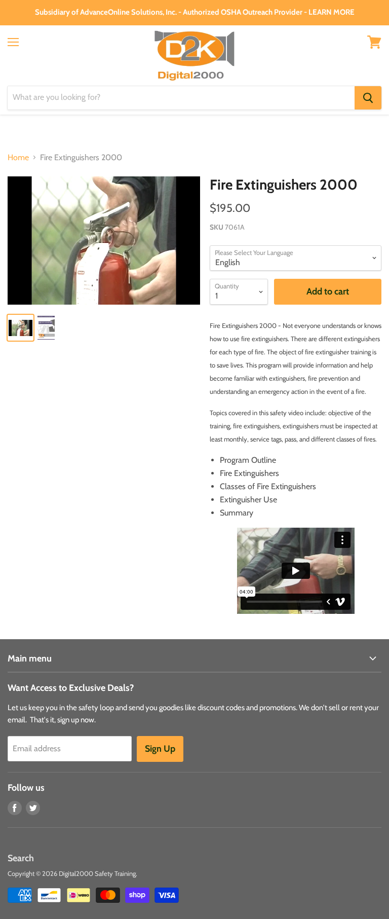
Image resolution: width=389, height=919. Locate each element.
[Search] (368, 97)
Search (21, 858)
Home (18, 157)
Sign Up (160, 748)
